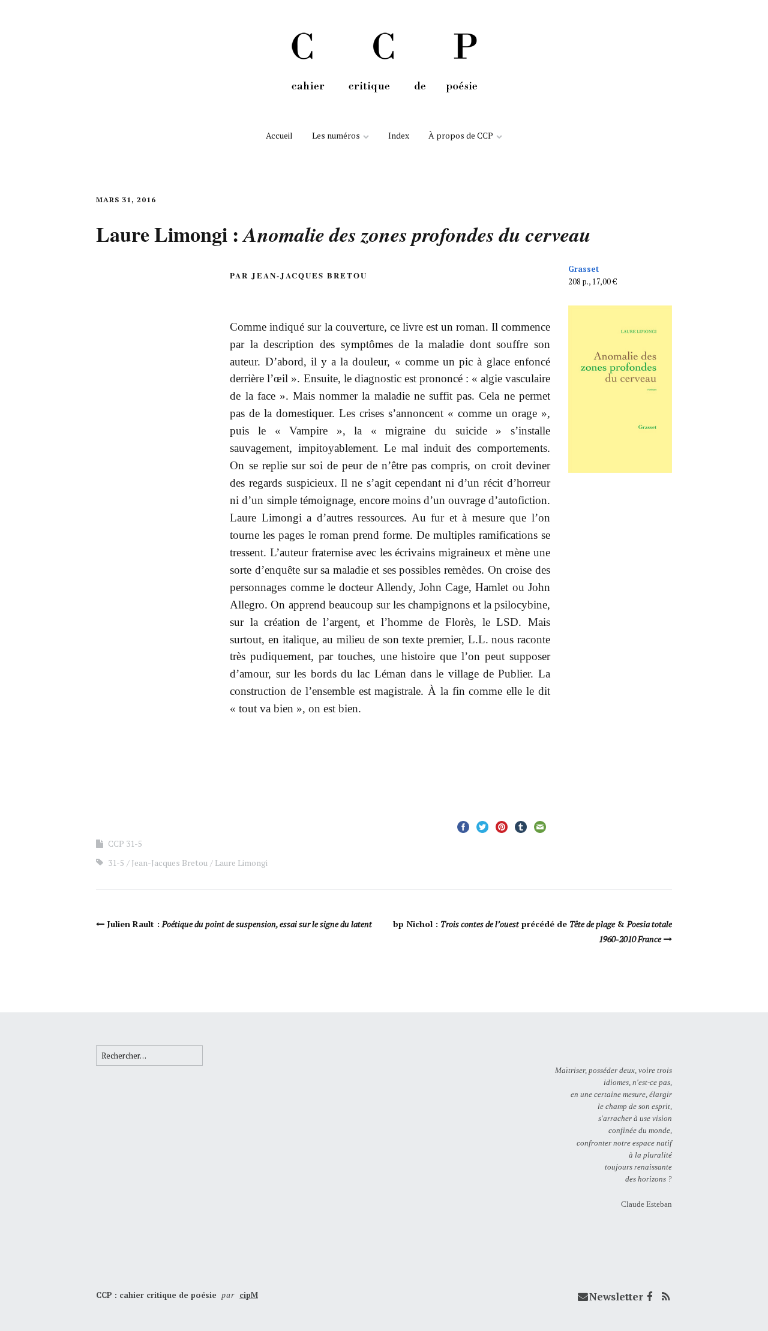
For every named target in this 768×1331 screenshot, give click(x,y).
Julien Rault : (239, 924)
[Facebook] (649, 1297)
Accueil (279, 135)
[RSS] (665, 1297)
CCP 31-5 (125, 843)
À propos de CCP (460, 135)
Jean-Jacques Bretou (169, 862)
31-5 (116, 862)
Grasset (583, 268)
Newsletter (616, 1296)
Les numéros (336, 135)
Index (398, 135)
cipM (248, 1295)
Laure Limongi (241, 862)
